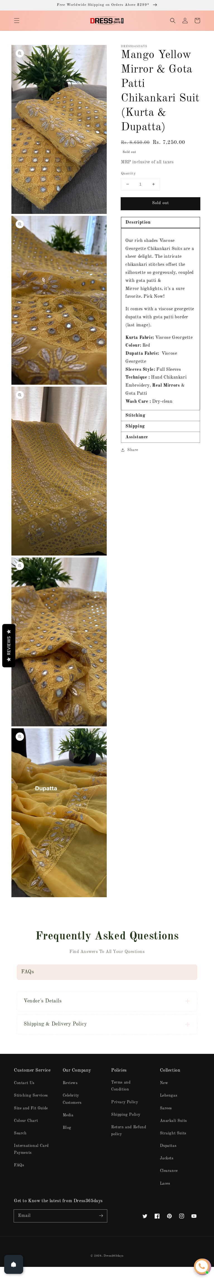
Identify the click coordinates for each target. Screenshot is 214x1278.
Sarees (166, 1108)
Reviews (70, 1083)
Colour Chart (26, 1121)
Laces (165, 1184)
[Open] (13, 1264)
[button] (17, 20)
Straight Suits (173, 1133)
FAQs (19, 1165)
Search (20, 1133)
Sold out (160, 203)
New (164, 1083)
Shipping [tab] (135, 426)
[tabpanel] (160, 319)
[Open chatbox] (202, 1266)
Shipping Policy (125, 1115)
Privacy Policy (124, 1102)
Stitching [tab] (135, 415)
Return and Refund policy (128, 1130)
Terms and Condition (120, 1086)
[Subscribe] (101, 1216)
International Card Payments (31, 1149)
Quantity (128, 173)
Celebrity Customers (72, 1099)
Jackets (167, 1158)
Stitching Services (31, 1095)
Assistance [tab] (136, 437)
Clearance (169, 1171)
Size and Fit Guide (31, 1108)
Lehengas (168, 1095)
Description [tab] (138, 222)
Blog (67, 1128)
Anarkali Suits (173, 1121)
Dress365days (113, 1255)
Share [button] (132, 450)
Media (68, 1115)
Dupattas (168, 1146)
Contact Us (24, 1083)
